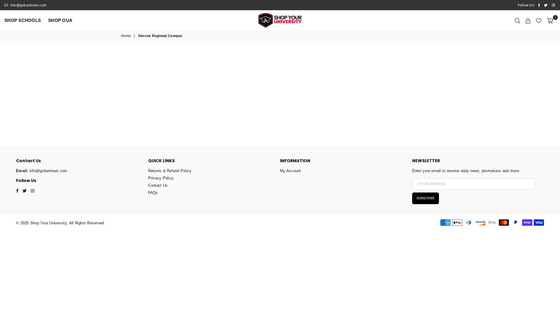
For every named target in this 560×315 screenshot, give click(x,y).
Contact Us (158, 185)
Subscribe (425, 198)
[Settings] (528, 20)
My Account (290, 171)
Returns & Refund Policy (170, 171)
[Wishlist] (538, 20)
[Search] (517, 20)
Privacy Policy (161, 178)
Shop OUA (60, 20)
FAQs (153, 192)
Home (126, 36)
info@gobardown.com (27, 5)
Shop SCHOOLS (22, 20)
